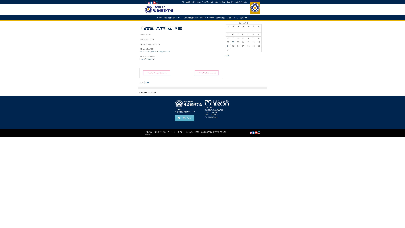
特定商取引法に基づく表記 (156, 132)
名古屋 (147, 82)
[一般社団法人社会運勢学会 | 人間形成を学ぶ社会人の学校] (159, 13)
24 (228, 46)
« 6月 (228, 55)
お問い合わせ (187, 118)
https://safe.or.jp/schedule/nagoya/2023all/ (155, 51)
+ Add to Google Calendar (156, 73)
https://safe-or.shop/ (148, 59)
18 (233, 42)
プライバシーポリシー (175, 132)
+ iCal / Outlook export (207, 73)
